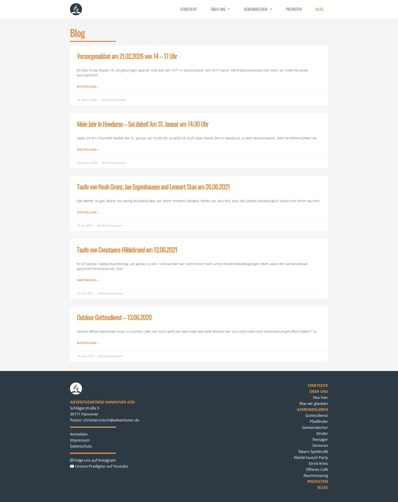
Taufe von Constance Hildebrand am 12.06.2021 (127, 249)
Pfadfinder (319, 421)
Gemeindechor (315, 427)
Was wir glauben (313, 403)
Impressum (80, 440)
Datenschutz (81, 446)
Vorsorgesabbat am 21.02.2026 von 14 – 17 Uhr (127, 56)
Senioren (320, 445)
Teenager (320, 439)
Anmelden (79, 434)
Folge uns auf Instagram (94, 460)
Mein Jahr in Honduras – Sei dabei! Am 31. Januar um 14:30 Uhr (142, 123)
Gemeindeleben (255, 9)
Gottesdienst (316, 415)
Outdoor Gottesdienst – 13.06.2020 (114, 317)
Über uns (218, 9)
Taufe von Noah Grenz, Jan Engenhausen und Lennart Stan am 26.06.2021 (153, 186)
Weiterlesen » (87, 87)
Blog (319, 9)
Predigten (294, 9)
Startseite (188, 9)
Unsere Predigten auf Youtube (101, 466)
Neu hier (320, 397)
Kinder (322, 433)
